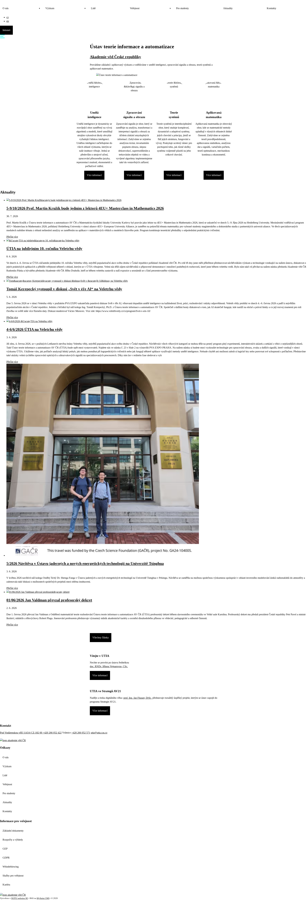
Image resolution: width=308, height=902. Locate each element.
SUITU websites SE (19, 898)
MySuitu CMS (43, 898)
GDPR (6, 857)
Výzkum (49, 8)
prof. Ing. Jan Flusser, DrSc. (137, 697)
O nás (6, 8)
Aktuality (228, 8)
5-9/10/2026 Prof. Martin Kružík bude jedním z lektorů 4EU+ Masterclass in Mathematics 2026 (85, 208)
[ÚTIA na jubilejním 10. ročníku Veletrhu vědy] (42, 240)
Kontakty (271, 8)
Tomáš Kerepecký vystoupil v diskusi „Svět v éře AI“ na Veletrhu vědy (64, 289)
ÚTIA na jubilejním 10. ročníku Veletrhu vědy (44, 248)
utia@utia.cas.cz (99, 732)
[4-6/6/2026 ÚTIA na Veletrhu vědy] (29, 321)
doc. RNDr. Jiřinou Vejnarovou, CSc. (109, 666)
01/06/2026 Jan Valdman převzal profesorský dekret (49, 600)
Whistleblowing (11, 866)
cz (7, 17)
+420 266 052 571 (80, 732)
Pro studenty (182, 8)
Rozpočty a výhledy (13, 839)
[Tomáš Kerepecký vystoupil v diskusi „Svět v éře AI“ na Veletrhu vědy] (67, 280)
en (7, 21)
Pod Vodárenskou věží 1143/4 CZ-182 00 (21, 732)
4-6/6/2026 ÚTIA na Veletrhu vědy (34, 329)
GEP (5, 848)
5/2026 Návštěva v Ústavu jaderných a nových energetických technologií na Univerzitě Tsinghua (85, 563)
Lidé (93, 8)
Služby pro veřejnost (13, 875)
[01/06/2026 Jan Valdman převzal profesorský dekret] (37, 592)
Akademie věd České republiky (115, 57)
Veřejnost (134, 8)
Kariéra (6, 884)
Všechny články (100, 637)
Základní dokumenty (13, 830)
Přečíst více (12, 236)
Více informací (94, 175)
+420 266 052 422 (52, 732)
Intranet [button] (6, 30)
